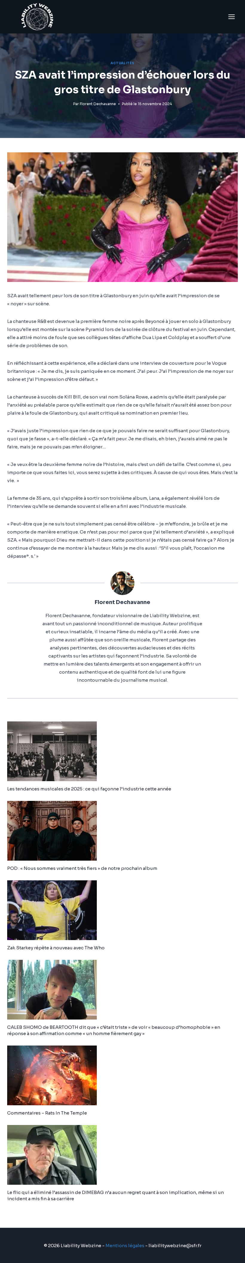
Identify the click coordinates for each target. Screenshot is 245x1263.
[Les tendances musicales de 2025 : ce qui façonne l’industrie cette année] (122, 751)
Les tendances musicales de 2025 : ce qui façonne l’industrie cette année (89, 789)
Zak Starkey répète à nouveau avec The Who (56, 948)
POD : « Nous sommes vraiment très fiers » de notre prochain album (82, 868)
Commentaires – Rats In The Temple (47, 1113)
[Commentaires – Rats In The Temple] (122, 1075)
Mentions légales (124, 1245)
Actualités (122, 63)
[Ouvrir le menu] (231, 16)
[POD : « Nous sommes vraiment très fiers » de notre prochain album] (122, 831)
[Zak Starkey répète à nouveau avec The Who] (122, 910)
